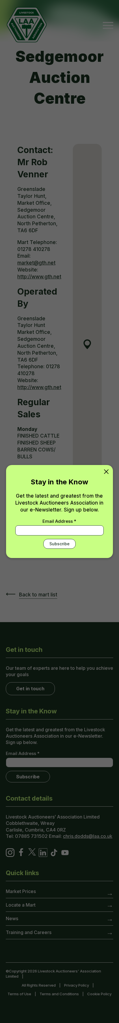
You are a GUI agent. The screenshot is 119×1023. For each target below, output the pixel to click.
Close (106, 471)
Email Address (59, 521)
